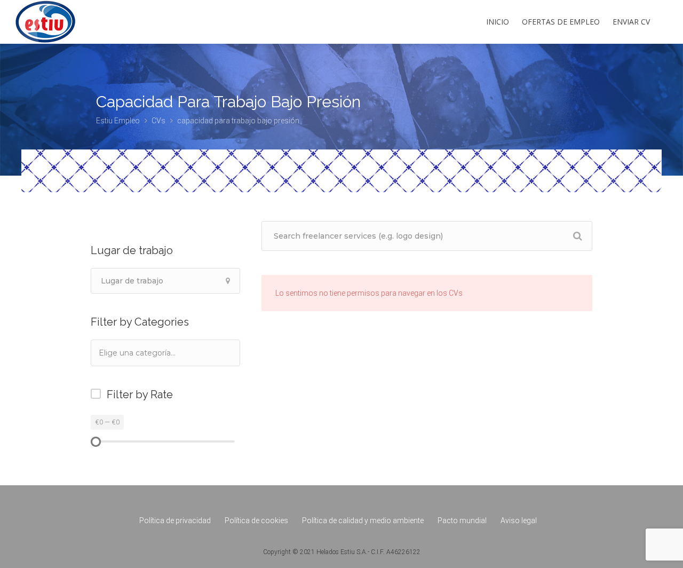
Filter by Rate (140, 394)
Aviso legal (519, 520)
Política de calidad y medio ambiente (363, 520)
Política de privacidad (175, 520)
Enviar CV (631, 22)
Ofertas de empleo (561, 22)
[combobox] (165, 353)
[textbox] (151, 352)
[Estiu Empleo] (45, 40)
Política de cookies (256, 520)
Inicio (497, 22)
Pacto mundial (462, 520)
